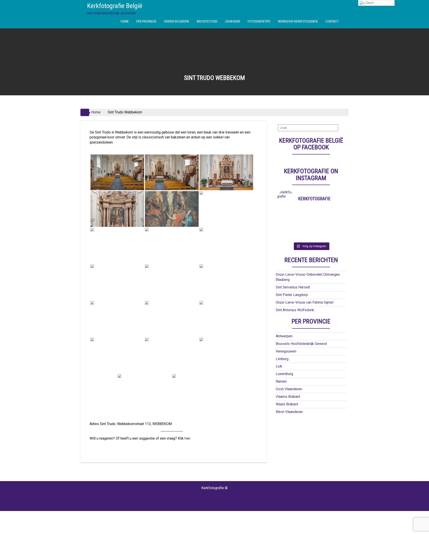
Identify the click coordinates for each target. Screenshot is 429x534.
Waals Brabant (287, 404)
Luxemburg (284, 374)
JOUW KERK (232, 21)
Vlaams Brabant (288, 396)
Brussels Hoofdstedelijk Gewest (301, 344)
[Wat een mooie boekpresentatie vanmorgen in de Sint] (319, 220)
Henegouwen (286, 351)
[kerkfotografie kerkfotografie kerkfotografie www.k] (285, 214)
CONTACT (332, 21)
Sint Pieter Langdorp (292, 295)
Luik (279, 366)
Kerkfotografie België (114, 6)
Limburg (282, 359)
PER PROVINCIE (146, 21)
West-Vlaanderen (289, 412)
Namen (281, 381)
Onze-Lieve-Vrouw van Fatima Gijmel (304, 302)
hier (187, 438)
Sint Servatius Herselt (293, 287)
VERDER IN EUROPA (176, 21)
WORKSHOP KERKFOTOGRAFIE (298, 21)
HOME (125, 21)
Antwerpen (284, 336)
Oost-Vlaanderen (289, 389)
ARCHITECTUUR (207, 21)
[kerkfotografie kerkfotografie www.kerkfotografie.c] (319, 231)
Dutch (369, 2)
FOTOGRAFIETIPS (259, 21)
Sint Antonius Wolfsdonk (295, 310)
